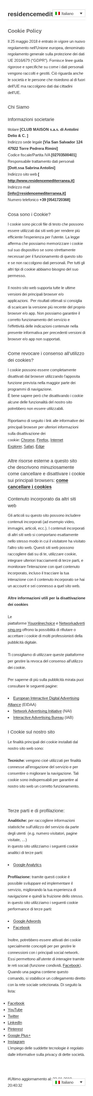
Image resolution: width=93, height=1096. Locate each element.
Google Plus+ (19, 1035)
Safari (29, 446)
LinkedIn (15, 1022)
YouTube (15, 1009)
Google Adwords (27, 921)
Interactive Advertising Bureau (38, 717)
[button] (69, 13)
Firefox (42, 440)
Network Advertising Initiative (37, 711)
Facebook (21, 927)
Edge (40, 446)
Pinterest (15, 1029)
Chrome (28, 440)
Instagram (16, 1041)
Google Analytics (27, 864)
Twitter (13, 1016)
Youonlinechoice (41, 623)
